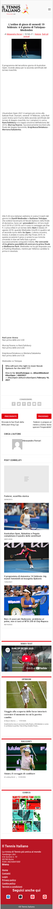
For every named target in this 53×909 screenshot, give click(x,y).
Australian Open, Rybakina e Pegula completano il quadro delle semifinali (22, 534)
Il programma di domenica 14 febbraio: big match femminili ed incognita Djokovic (25, 577)
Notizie (38, 34)
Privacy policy (9, 880)
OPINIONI (26, 679)
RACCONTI (26, 741)
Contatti (6, 873)
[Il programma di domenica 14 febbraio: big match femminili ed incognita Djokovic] (26, 558)
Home (5, 870)
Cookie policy (8, 883)
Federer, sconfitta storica (16, 496)
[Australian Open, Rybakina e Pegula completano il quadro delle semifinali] (26, 516)
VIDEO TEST (27, 643)
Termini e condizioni (12, 886)
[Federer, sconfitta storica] (26, 478)
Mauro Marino (11, 721)
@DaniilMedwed (40, 373)
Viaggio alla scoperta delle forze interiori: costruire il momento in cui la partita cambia (25, 714)
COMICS (27, 792)
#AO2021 (21, 375)
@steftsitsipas (23, 373)
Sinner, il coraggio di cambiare (19, 773)
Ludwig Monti (10, 777)
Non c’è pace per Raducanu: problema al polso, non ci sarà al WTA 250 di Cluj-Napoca (26, 620)
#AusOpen (10, 375)
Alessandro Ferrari (14, 34)
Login (5, 876)
